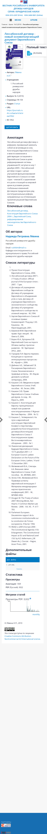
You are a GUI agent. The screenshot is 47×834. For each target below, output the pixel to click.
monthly (36, 614)
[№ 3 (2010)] (14, 68)
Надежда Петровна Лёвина (22, 236)
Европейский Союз (22, 216)
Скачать (19, 569)
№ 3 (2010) (17, 24)
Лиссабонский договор (17, 210)
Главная (4, 24)
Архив (33, 20)
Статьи (17, 103)
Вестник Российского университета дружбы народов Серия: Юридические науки (23, 8)
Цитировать (12, 127)
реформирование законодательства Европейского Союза (21, 222)
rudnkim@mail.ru (18, 247)
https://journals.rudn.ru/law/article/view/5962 (15, 113)
